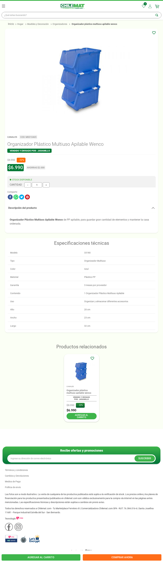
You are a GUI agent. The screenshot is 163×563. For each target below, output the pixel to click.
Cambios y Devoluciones (17, 476)
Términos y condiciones (16, 470)
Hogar (20, 24)
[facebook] (10, 197)
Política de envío (13, 487)
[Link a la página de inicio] (11, 24)
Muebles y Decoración (38, 24)
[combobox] (81, 15)
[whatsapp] (15, 197)
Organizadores (60, 24)
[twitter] (21, 197)
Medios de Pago (13, 481)
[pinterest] (27, 197)
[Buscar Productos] (158, 15)
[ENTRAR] (150, 6)
